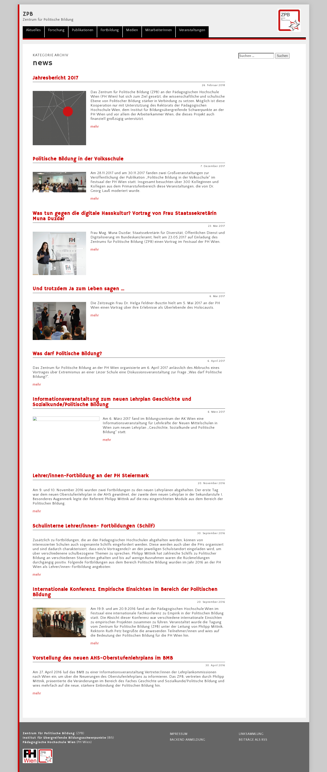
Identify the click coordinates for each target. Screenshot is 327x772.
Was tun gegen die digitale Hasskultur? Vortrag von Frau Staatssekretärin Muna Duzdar (125, 216)
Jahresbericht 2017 (56, 78)
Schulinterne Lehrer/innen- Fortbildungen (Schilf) (94, 526)
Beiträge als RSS (253, 740)
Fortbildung (110, 30)
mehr (95, 127)
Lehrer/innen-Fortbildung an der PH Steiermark (91, 476)
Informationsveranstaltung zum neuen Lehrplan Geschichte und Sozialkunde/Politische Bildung (112, 402)
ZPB (28, 14)
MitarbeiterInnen (158, 30)
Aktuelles (33, 30)
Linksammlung (251, 734)
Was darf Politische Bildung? (67, 354)
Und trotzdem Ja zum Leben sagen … (79, 289)
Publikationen (82, 30)
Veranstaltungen (192, 30)
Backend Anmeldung (187, 740)
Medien (132, 30)
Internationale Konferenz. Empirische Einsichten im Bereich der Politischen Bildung (125, 592)
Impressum (179, 734)
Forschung (56, 30)
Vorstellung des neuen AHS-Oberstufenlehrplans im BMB (103, 658)
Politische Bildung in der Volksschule (78, 159)
